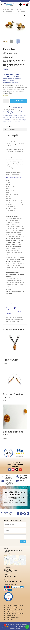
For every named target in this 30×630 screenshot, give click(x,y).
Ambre (5, 112)
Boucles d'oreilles (12, 114)
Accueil (4, 9)
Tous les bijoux (20, 118)
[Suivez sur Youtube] (20, 469)
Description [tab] (8, 127)
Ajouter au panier (18, 101)
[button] (24, 16)
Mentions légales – (15, 626)
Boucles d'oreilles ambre (13, 122)
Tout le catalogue (7, 120)
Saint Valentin (11, 118)
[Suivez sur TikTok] (16, 469)
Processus (6, 626)
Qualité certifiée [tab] (10, 129)
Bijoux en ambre (15, 112)
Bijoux (8, 9)
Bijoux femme (14, 9)
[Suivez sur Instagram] (13, 469)
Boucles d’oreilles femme (15, 116)
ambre (21, 120)
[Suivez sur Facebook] (9, 469)
